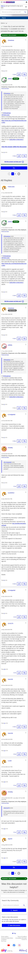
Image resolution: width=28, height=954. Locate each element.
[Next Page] (18, 173)
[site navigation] (2, 2)
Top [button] (15, 933)
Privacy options (4, 936)
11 (4, 723)
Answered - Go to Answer (14, 35)
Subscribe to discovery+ (16, 139)
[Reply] (24, 74)
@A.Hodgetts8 (7, 462)
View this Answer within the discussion (14, 147)
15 (4, 858)
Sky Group (3, 941)
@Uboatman (7, 93)
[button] (26, 39)
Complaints (3, 939)
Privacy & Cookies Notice (7, 938)
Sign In (26, 2)
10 (4, 669)
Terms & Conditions (22, 936)
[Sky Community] (9, 2)
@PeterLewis (5, 115)
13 (4, 781)
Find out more (5, 88)
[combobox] (13, 12)
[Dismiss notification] (26, 7)
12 (4, 750)
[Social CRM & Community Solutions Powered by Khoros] (23, 950)
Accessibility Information (21, 938)
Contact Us (24, 939)
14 (4, 828)
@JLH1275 (7, 808)
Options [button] (3, 23)
